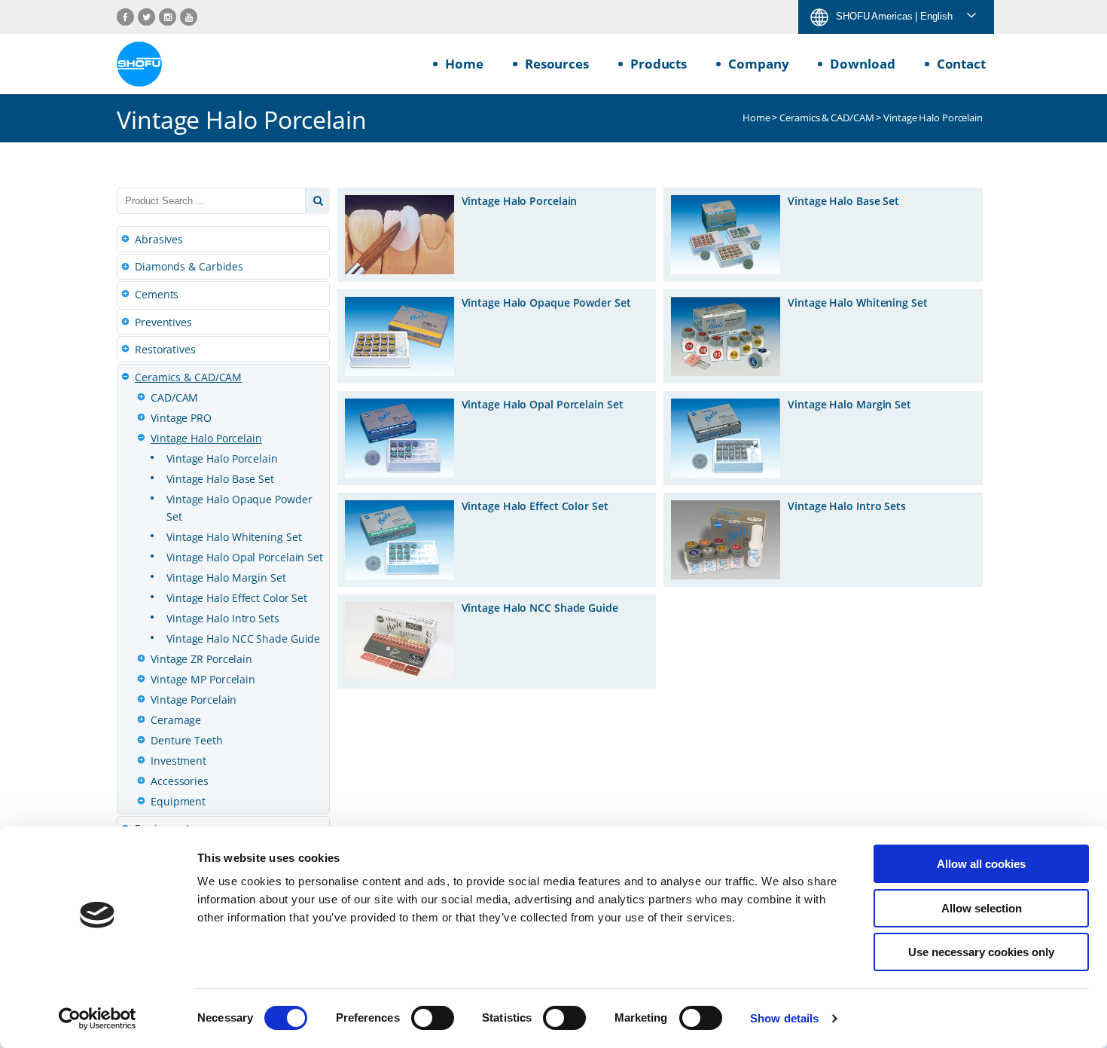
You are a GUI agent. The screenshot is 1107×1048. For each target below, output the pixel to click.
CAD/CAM (174, 397)
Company (758, 63)
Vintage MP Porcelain (203, 679)
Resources (557, 63)
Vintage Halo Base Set (220, 479)
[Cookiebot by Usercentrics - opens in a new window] (97, 1018)
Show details (784, 1018)
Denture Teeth (187, 740)
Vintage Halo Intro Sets (222, 618)
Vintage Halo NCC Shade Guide (243, 638)
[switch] (432, 1018)
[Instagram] (167, 17)
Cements (156, 294)
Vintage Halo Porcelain (206, 438)
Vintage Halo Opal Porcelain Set (244, 557)
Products (658, 63)
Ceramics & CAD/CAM (826, 117)
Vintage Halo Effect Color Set (236, 598)
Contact (961, 63)
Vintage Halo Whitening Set (233, 537)
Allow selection (981, 908)
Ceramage (176, 720)
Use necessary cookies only (981, 952)
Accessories (180, 781)
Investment (178, 760)
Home (464, 63)
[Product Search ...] (318, 201)
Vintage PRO (181, 418)
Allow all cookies (981, 863)
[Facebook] (125, 17)
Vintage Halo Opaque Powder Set (239, 508)
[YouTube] (188, 17)
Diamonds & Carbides (189, 266)
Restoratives (165, 349)
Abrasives (159, 239)
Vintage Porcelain (193, 699)
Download (862, 63)
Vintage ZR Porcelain (201, 659)
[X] (146, 17)
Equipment (178, 801)
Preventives (163, 322)
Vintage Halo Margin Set (226, 577)
